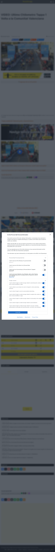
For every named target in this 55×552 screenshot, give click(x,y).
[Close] (50, 235)
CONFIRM (17, 312)
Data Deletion (20, 317)
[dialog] (27, 276)
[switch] (44, 261)
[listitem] (27, 257)
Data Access (27, 317)
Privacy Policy (35, 317)
